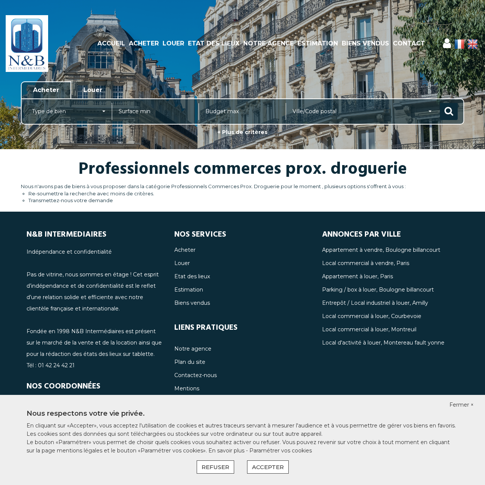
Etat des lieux (213, 43)
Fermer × (461, 404)
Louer (173, 43)
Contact (409, 43)
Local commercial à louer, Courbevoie (371, 316)
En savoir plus (227, 450)
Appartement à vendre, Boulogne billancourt (381, 249)
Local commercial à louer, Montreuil (369, 329)
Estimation (317, 43)
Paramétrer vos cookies (280, 450)
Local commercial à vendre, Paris (365, 263)
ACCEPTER (268, 467)
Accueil (111, 43)
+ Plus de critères (242, 132)
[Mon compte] (447, 43)
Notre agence (268, 43)
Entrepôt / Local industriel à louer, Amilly (375, 302)
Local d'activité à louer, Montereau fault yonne (383, 342)
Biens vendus (365, 43)
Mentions (186, 388)
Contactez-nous (195, 375)
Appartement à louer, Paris (357, 276)
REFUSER (215, 467)
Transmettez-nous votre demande (70, 200)
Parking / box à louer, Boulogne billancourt (378, 289)
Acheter (144, 43)
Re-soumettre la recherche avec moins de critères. (91, 193)
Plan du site (189, 362)
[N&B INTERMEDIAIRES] (43, 43)
